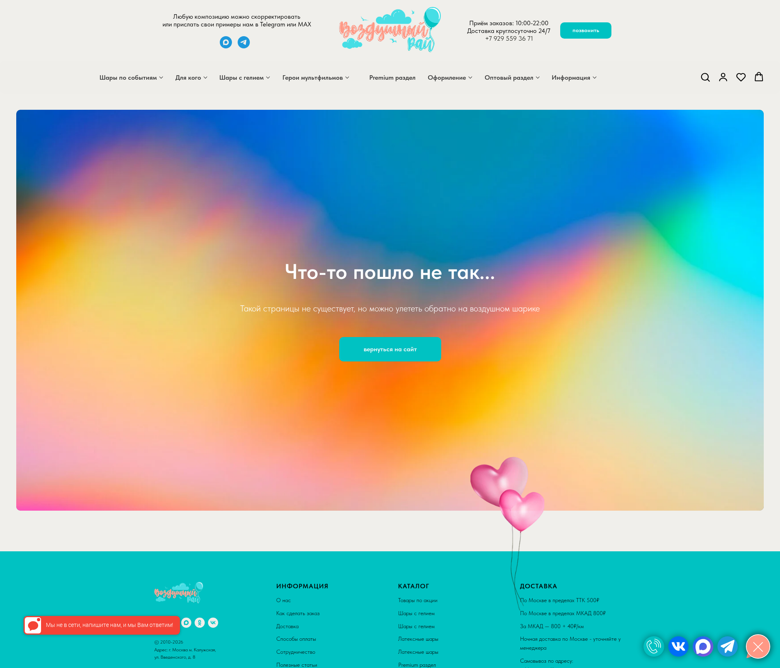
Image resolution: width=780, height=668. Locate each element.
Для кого (188, 77)
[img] (654, 646)
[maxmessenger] (226, 46)
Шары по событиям (128, 77)
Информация (571, 77)
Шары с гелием (241, 77)
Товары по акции (418, 600)
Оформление (447, 77)
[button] (705, 77)
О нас (283, 600)
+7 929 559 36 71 (509, 38)
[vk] (213, 623)
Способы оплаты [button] (296, 638)
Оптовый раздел (509, 77)
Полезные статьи (296, 664)
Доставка (287, 626)
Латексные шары (418, 638)
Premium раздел (392, 77)
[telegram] (244, 46)
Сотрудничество (295, 651)
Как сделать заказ (298, 613)
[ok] (200, 623)
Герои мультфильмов (312, 77)
